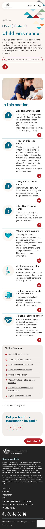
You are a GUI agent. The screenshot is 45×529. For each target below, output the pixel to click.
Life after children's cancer (26, 207)
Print (6, 26)
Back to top (32, 441)
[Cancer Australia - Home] (8, 5)
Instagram (14, 514)
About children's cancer (28, 111)
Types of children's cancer (25, 142)
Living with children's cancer (26, 182)
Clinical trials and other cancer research (28, 267)
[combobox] (22, 59)
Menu (29, 5)
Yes (10, 427)
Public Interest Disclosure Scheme (17, 504)
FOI (4, 498)
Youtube (24, 514)
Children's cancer (13, 348)
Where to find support (27, 231)
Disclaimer (7, 495)
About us (6, 488)
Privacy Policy (8, 508)
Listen (19, 26)
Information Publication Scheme (16, 501)
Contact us (7, 492)
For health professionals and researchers (28, 292)
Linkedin (4, 514)
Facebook (9, 514)
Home (8, 20)
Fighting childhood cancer (29, 316)
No (19, 427)
